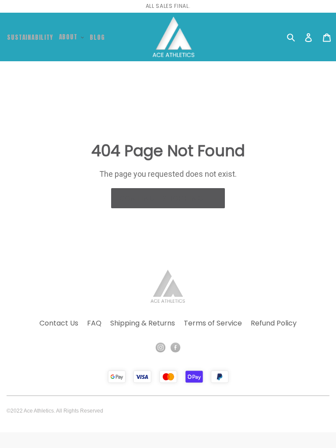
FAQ (94, 323)
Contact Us (58, 323)
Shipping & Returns (142, 323)
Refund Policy (274, 323)
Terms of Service (213, 323)
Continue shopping (161, 198)
